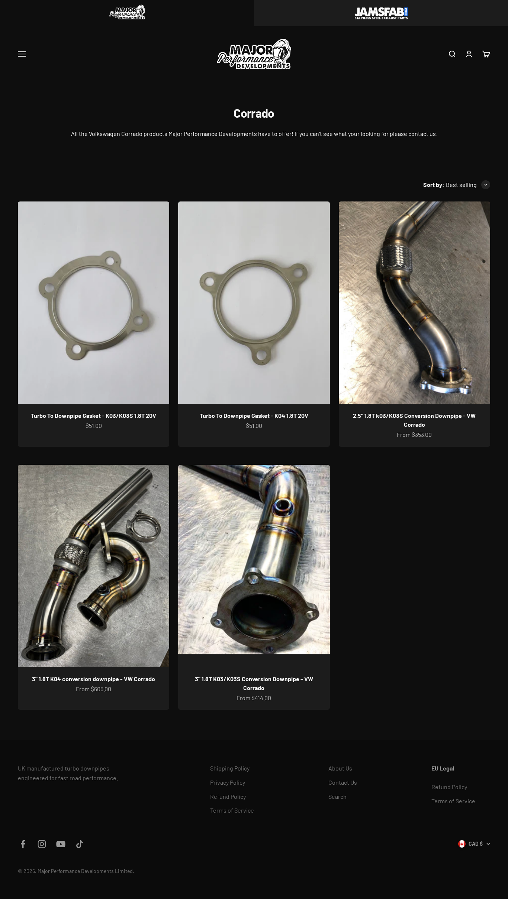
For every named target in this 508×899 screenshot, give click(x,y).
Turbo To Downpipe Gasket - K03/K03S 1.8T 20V (93, 415)
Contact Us (342, 782)
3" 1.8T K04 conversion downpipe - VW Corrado (93, 678)
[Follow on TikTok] (80, 844)
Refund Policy (228, 796)
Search (337, 796)
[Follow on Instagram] (42, 844)
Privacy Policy (227, 782)
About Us (340, 768)
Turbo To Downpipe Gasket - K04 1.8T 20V (254, 415)
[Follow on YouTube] (61, 844)
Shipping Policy (230, 768)
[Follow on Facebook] (23, 844)
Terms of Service (232, 810)
